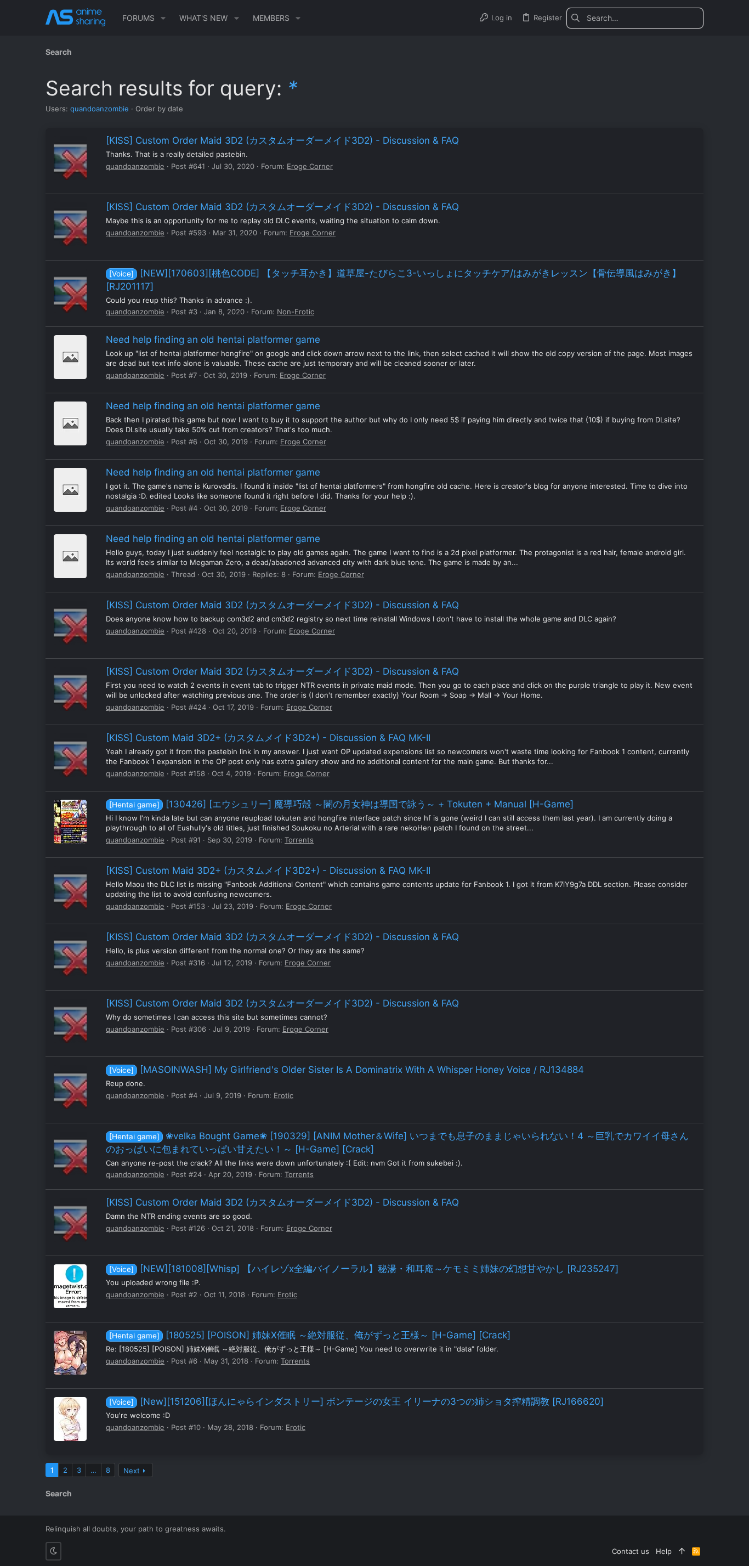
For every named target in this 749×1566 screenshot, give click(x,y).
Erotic (283, 1095)
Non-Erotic (295, 311)
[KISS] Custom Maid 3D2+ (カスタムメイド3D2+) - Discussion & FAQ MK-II (268, 737)
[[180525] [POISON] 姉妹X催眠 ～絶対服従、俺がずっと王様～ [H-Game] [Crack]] (70, 1353)
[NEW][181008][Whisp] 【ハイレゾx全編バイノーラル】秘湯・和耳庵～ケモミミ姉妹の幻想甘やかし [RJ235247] (364, 1268)
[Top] (682, 1551)
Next (131, 1470)
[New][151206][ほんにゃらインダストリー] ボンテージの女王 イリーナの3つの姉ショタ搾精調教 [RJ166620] (356, 1401)
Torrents (299, 839)
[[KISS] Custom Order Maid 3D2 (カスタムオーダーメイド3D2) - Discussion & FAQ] (70, 158)
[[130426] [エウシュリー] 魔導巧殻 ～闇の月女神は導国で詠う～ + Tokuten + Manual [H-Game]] (70, 822)
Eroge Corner (310, 166)
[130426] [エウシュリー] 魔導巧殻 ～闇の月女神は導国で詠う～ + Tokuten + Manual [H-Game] (341, 804)
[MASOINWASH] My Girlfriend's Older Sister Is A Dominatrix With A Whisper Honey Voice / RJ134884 (346, 1069)
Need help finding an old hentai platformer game (213, 339)
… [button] (93, 1470)
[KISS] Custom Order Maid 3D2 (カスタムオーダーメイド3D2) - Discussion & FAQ (282, 140)
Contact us (630, 1551)
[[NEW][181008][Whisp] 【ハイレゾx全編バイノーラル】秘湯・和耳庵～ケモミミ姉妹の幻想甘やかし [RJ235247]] (70, 1286)
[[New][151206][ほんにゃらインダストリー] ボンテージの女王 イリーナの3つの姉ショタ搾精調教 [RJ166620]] (70, 1419)
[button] (163, 18)
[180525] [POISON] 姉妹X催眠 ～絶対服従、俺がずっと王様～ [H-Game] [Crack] (309, 1335)
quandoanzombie (99, 108)
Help (664, 1551)
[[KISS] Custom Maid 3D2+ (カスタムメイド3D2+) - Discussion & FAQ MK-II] (70, 755)
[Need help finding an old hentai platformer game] (70, 357)
